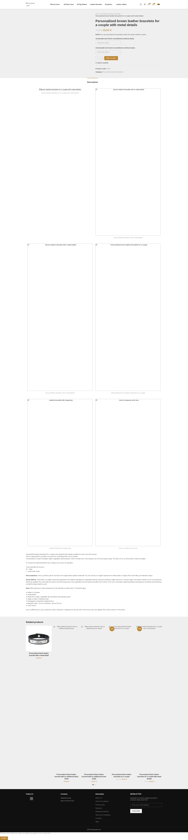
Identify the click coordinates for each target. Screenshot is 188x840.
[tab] (92, 81)
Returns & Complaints (102, 815)
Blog (97, 822)
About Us (98, 798)
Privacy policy (100, 805)
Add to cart (111, 58)
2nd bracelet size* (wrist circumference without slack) (115, 48)
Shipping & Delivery (102, 811)
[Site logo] (31, 4)
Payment (98, 808)
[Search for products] (141, 4)
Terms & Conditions (102, 801)
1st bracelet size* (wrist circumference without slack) (114, 39)
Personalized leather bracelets (110, 14)
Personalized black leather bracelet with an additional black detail (66, 777)
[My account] (145, 4)
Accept (4, 838)
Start (97, 14)
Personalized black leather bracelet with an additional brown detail (94, 777)
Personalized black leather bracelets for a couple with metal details (149, 777)
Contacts (98, 818)
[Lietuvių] (158, 4)
